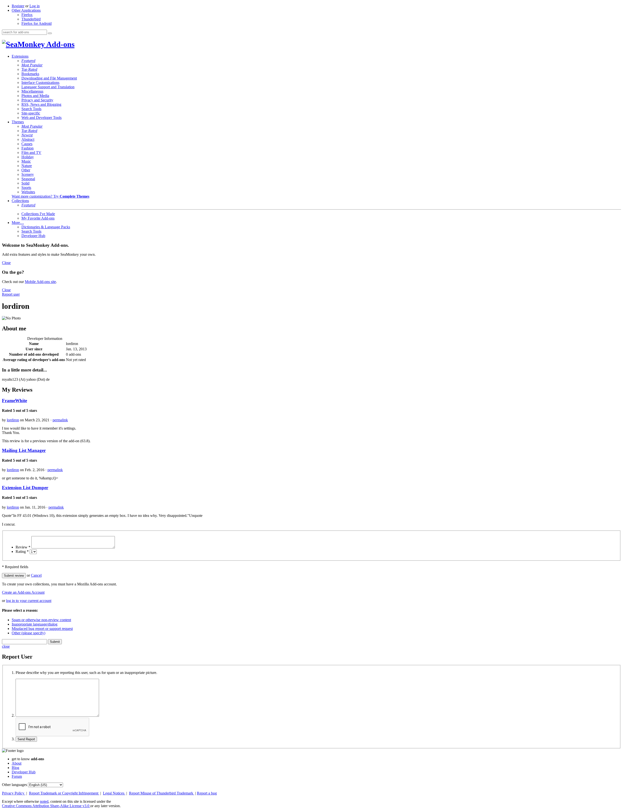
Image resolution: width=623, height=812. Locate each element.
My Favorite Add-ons (38, 218)
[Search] (50, 33)
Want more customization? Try (50, 196)
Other (25, 170)
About (16, 763)
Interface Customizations (40, 82)
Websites (28, 192)
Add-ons (59, 44)
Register (18, 6)
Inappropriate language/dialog (34, 624)
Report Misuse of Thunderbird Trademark (161, 793)
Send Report (26, 739)
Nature (26, 166)
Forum (17, 776)
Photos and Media (35, 96)
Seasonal (28, 179)
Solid (25, 183)
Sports (26, 187)
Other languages (14, 785)
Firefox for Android (36, 23)
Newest (27, 135)
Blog (15, 768)
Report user (11, 294)
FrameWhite (14, 400)
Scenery (27, 174)
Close (6, 263)
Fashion (27, 148)
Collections (20, 201)
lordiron (13, 420)
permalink (60, 420)
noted (44, 801)
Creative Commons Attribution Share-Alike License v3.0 (46, 806)
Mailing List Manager (24, 450)
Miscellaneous (32, 91)
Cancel (36, 575)
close (6, 646)
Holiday (27, 157)
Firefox (27, 15)
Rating (22, 551)
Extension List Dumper (25, 487)
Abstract (27, 139)
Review (23, 547)
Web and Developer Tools (41, 117)
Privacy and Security (37, 100)
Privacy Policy (13, 793)
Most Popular (32, 65)
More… (18, 223)
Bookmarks (30, 74)
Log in (34, 6)
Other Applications (26, 10)
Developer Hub (33, 236)
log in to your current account (28, 601)
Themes (18, 122)
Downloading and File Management (49, 78)
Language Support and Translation (47, 87)
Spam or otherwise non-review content (41, 620)
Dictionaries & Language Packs (45, 227)
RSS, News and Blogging (41, 104)
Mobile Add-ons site (40, 282)
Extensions (20, 56)
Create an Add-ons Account (23, 592)
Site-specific (30, 113)
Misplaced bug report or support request (42, 629)
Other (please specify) (28, 633)
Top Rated (29, 69)
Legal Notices (114, 793)
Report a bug (207, 793)
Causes (26, 144)
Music (26, 161)
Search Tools (31, 109)
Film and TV (31, 152)
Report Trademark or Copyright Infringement (64, 793)
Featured (28, 61)
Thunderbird (31, 19)
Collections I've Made (38, 214)
